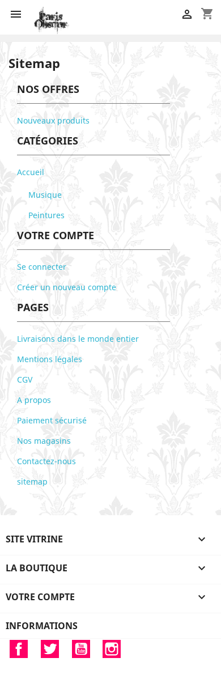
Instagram (112, 649)
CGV (24, 379)
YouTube (81, 649)
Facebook (19, 649)
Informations (42, 625)
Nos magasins (44, 440)
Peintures (46, 215)
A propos (34, 399)
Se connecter (41, 266)
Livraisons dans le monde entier (78, 338)
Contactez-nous (46, 461)
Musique (45, 194)
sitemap (32, 481)
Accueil (30, 172)
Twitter (50, 649)
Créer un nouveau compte (66, 287)
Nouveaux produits (53, 120)
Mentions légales (49, 359)
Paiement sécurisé (52, 420)
